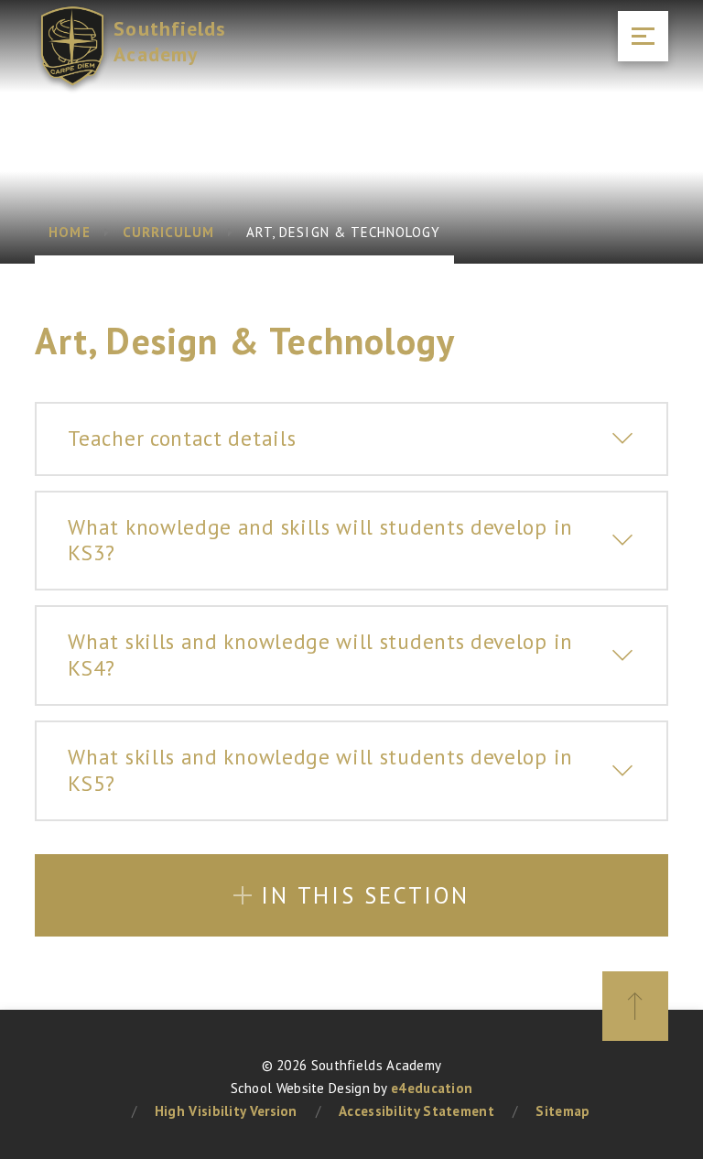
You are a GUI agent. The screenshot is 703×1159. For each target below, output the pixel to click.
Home (69, 232)
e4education (431, 1088)
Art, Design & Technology (343, 232)
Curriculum (169, 232)
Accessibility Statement (416, 1111)
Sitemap (562, 1111)
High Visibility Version (226, 1111)
